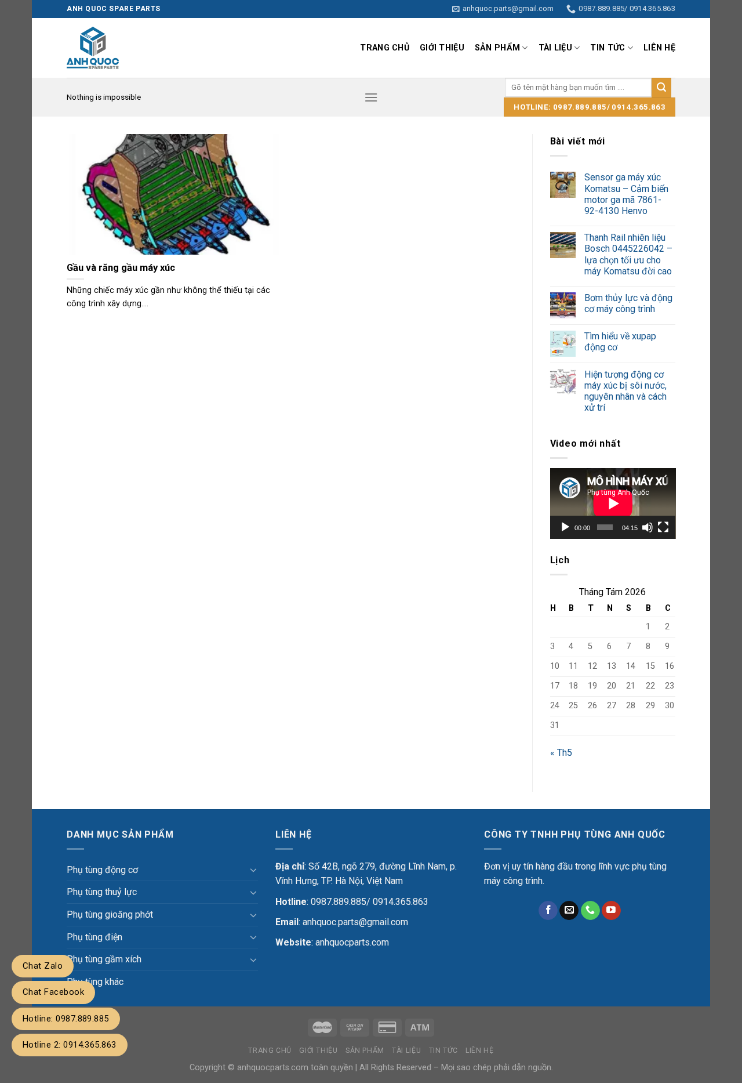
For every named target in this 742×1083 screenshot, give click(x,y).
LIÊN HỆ (659, 48)
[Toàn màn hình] (663, 527)
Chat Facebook (53, 992)
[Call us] (590, 911)
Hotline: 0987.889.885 (66, 1018)
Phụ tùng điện (94, 937)
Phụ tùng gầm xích (104, 959)
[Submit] (661, 87)
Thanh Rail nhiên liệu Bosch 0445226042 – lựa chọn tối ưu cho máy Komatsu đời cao (628, 254)
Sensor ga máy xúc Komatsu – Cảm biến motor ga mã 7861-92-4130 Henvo (626, 194)
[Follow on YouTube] (611, 911)
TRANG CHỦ (384, 48)
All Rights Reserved (395, 1068)
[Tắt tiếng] (647, 527)
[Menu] (371, 97)
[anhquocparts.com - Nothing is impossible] (169, 48)
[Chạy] (565, 527)
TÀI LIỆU (555, 48)
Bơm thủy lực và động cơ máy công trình (628, 303)
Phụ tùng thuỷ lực (102, 891)
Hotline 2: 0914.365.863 (70, 1044)
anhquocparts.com (352, 942)
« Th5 (561, 752)
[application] (613, 503)
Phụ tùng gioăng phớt (110, 914)
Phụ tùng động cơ (102, 869)
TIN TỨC (607, 48)
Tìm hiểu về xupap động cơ (620, 342)
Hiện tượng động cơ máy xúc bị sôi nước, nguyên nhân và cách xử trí (625, 391)
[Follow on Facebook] (548, 911)
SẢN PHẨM (497, 48)
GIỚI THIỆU (442, 48)
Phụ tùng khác (95, 981)
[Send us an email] (569, 911)
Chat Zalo (43, 966)
